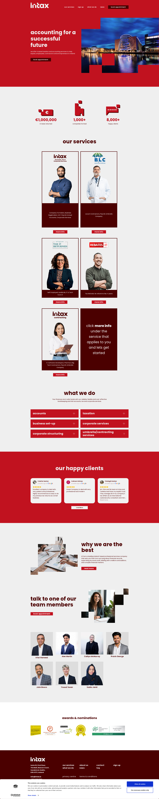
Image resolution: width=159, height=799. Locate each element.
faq (98, 768)
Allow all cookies (140, 784)
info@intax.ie (36, 777)
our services (69, 7)
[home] (40, 5)
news (102, 7)
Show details (32, 795)
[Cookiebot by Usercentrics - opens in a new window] (16, 795)
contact (100, 765)
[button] (54, 413)
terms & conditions (88, 776)
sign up (81, 7)
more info (60, 232)
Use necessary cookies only (140, 790)
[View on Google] (35, 482)
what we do (92, 7)
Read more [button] (104, 500)
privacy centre (69, 776)
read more (89, 568)
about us (84, 765)
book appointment (118, 7)
